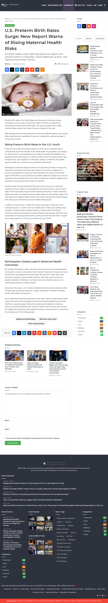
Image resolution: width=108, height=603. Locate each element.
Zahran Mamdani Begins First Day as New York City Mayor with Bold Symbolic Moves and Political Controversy (58, 368)
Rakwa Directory (55, 5)
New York (69, 536)
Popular (79, 38)
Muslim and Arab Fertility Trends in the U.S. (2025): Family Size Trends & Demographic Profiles (96, 71)
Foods (89, 5)
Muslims (73, 532)
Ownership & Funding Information (72, 589)
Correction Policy (38, 592)
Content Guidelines (51, 592)
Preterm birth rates (49, 319)
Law (95, 5)
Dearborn (68, 522)
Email (7, 429)
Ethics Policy (101, 589)
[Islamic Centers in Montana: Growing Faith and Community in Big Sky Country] (82, 237)
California (59, 522)
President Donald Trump (64, 543)
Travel (80, 335)
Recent (88, 38)
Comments (100, 38)
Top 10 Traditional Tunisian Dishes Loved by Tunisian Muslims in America (96, 274)
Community (68, 5)
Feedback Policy (90, 589)
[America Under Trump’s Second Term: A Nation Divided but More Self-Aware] (32, 529)
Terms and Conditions (38, 589)
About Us (16, 589)
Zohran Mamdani (62, 561)
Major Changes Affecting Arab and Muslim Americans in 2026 (35, 366)
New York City (61, 539)
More (100, 5)
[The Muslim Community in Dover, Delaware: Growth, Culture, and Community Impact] (48, 529)
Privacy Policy (24, 589)
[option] (90, 169)
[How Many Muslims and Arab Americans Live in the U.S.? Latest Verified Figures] (82, 290)
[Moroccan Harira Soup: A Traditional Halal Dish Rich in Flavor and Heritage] (14, 355)
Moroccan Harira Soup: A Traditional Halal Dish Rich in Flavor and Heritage (14, 366)
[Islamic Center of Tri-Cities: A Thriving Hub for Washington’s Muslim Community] (48, 524)
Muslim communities (63, 529)
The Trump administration (64, 550)
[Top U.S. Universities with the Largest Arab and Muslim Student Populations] (82, 105)
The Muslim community (63, 547)
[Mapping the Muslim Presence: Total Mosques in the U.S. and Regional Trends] (82, 49)
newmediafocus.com (41, 585)
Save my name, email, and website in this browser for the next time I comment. (33, 438)
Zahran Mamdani (62, 557)
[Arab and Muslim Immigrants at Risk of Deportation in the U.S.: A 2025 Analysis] (82, 254)
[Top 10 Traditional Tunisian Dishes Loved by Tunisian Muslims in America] (82, 271)
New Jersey (60, 536)
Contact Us (7, 589)
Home (44, 5)
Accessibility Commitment (68, 592)
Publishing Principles (53, 589)
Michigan (70, 525)
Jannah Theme (11, 601)
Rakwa (8, 64)
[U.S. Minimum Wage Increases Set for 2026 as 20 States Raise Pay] (40, 519)
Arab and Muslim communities (65, 518)
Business (81, 328)
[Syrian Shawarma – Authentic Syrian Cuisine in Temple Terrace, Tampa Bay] (40, 524)
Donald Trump (61, 525)
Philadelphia (71, 539)
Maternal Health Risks (26, 319)
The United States (36, 324)
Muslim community (62, 532)
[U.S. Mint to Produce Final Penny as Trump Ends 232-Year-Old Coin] (32, 519)
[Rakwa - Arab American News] (12, 5)
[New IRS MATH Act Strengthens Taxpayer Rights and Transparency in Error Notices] (40, 553)
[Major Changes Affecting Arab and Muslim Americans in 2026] (36, 355)
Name (7, 420)
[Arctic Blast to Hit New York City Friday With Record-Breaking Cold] (48, 519)
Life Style (81, 5)
